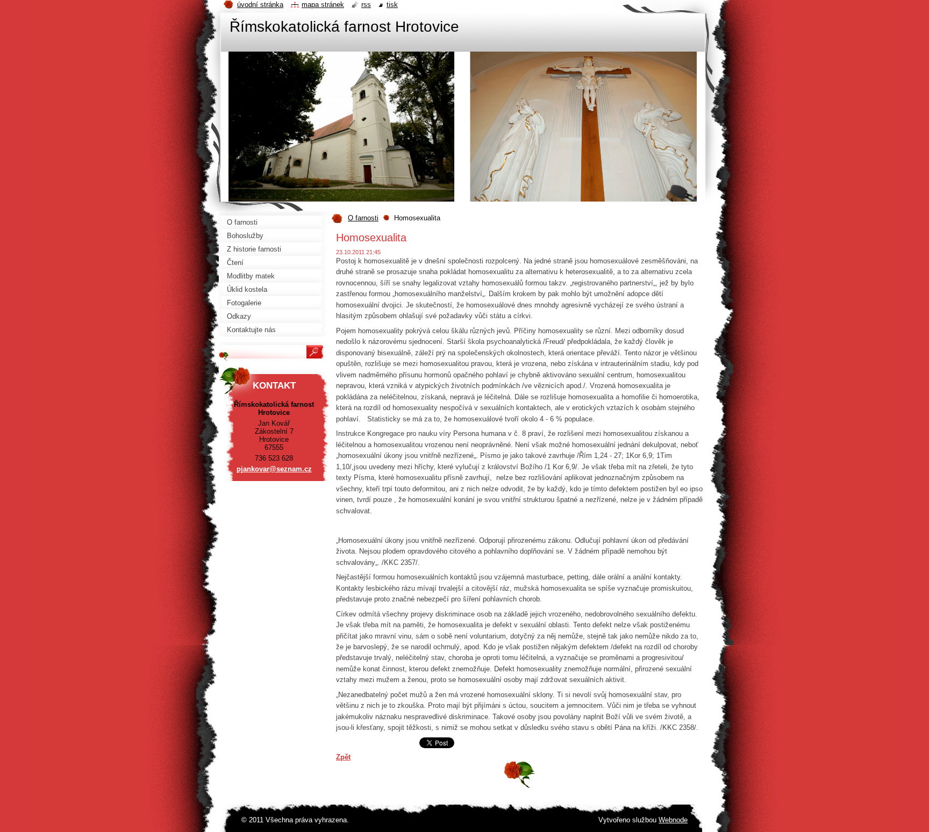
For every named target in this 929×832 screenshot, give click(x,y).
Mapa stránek (323, 5)
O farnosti (363, 218)
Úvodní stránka (260, 5)
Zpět (343, 757)
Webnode (673, 820)
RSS (366, 5)
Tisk (392, 5)
